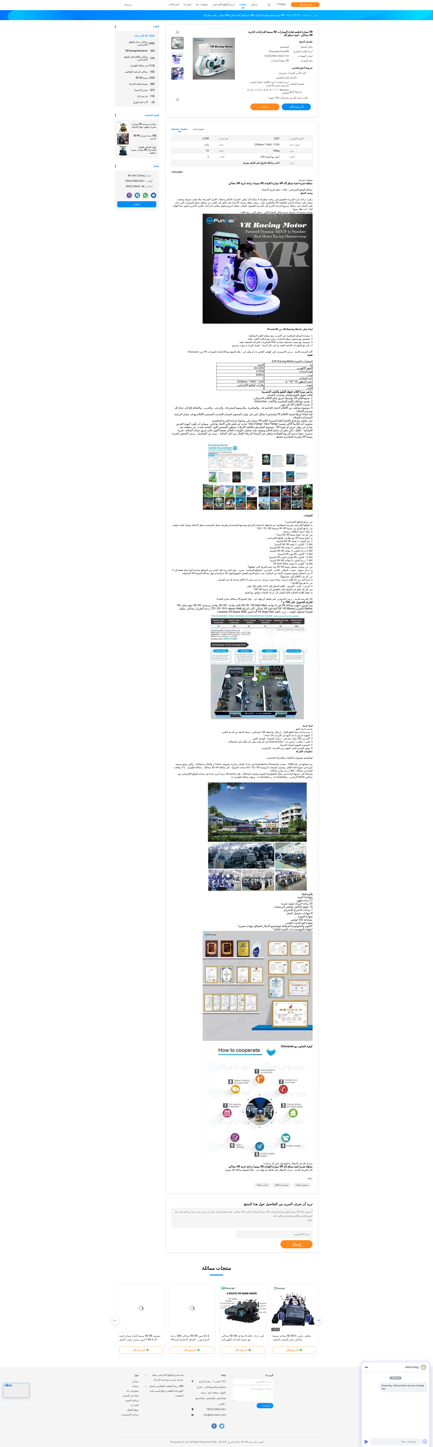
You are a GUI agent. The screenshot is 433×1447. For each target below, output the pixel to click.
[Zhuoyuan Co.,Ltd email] (153, 195)
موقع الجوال (133, 1409)
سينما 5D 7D (145, 77)
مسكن (135, 1381)
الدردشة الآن (305, 4)
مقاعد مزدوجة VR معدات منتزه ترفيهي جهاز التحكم (144, 125)
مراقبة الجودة (132, 1400)
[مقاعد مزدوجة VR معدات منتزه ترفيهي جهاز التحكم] (123, 127)
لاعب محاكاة (262, 1185)
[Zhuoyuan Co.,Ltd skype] (137, 195)
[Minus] (366, 1367)
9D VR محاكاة (144, 35)
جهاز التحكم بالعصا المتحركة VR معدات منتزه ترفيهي (143, 150)
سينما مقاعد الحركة (142, 84)
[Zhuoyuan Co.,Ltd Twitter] (221, 1426)
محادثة (136, 204)
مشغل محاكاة (302, 1185)
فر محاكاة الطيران (142, 65)
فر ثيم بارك (146, 96)
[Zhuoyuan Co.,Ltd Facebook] (214, 1426)
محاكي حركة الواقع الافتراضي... (142, 43)
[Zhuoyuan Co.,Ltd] (128, 5)
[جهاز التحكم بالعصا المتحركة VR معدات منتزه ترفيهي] (123, 150)
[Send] (366, 1441)
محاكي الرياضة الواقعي (140, 71)
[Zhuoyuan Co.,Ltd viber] (129, 195)
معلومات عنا (133, 1391)
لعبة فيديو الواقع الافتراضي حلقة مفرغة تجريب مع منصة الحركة (167, 1377)
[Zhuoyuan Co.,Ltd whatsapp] (145, 195)
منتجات (135, 1386)
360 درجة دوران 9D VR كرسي (144, 137)
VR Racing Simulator (140, 50)
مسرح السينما (144, 90)
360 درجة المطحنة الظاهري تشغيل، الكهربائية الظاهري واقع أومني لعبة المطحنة (166, 1391)
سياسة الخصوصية (130, 1414)
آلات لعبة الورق (144, 102)
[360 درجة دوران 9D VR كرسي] (123, 139)
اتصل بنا (135, 1405)
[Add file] (425, 1441)
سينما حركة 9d (282, 1185)
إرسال (296, 1244)
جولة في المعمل (131, 1395)
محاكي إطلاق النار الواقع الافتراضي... (139, 58)
